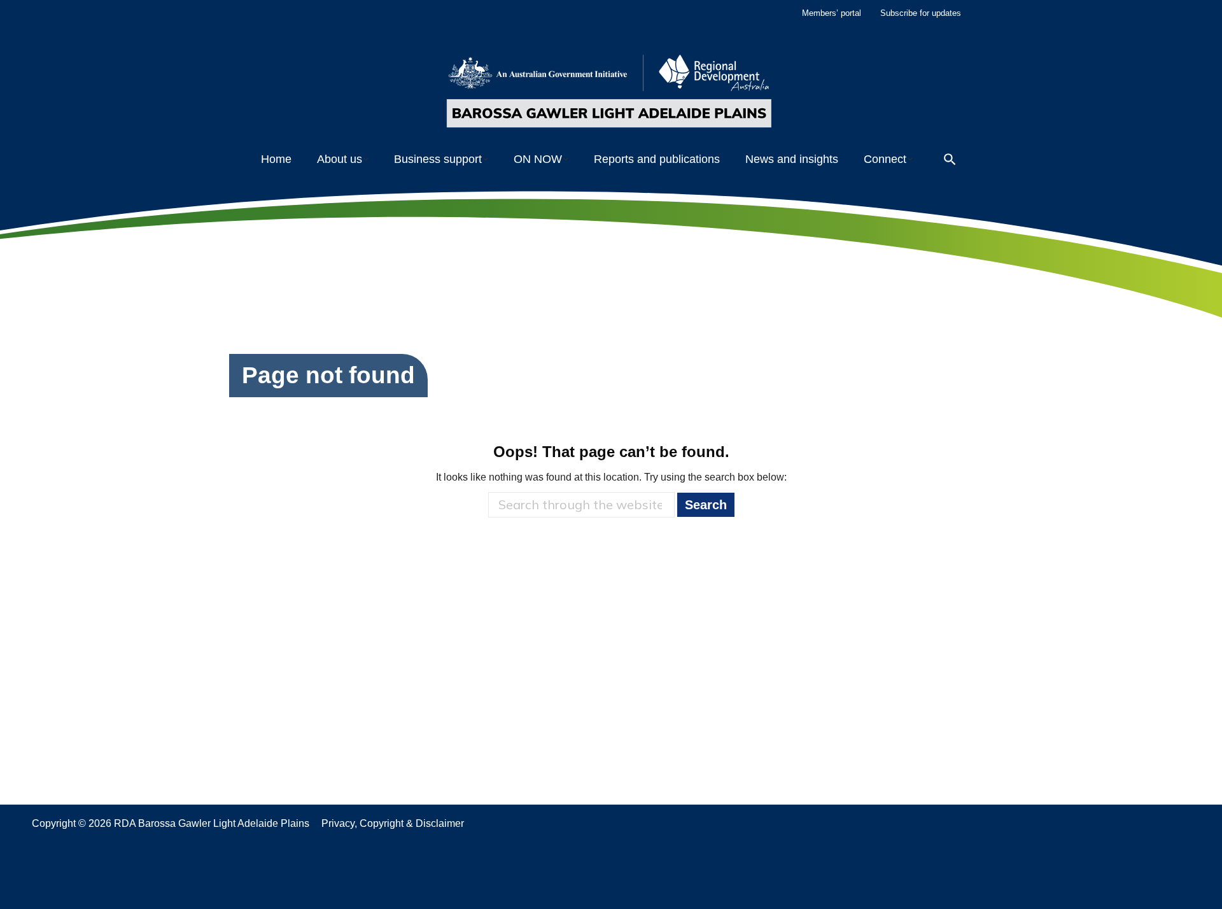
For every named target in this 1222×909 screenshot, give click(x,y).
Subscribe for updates (920, 13)
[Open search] (950, 159)
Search (706, 505)
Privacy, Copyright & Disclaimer (392, 823)
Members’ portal (831, 13)
